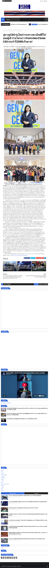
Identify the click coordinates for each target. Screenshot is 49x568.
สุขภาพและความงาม (5, 484)
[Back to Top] (47, 566)
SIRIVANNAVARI (23, 24)
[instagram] (46, 1)
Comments (36, 493)
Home (4, 29)
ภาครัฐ (13, 29)
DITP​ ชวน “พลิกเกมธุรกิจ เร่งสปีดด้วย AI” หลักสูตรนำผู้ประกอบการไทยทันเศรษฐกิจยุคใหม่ (10, 268)
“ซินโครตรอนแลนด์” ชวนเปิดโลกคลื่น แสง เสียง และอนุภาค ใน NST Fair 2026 (38, 268)
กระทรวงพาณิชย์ (8, 29)
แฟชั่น (2, 485)
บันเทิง (2, 479)
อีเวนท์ (2, 473)
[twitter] (44, 1)
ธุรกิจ (2, 471)
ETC (2, 547)
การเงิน (2, 481)
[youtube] (41, 1)
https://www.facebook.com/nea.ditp (19, 255)
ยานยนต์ (2, 476)
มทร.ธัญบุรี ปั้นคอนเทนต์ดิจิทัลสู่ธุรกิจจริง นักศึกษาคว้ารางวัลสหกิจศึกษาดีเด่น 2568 (22, 418)
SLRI (33, 264)
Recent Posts (13, 493)
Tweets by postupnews (6, 403)
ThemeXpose (8, 566)
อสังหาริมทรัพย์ (4, 475)
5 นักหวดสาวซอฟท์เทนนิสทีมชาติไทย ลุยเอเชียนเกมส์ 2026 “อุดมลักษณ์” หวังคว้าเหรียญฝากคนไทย (27, 538)
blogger (36, 284)
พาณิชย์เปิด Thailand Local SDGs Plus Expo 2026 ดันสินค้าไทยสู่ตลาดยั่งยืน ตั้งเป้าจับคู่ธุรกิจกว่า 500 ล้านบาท (28, 514)
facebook (45, 284)
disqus (40, 284)
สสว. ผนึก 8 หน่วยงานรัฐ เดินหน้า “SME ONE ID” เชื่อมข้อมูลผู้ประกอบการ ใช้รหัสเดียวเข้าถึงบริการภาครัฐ (28, 520)
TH (24, 29)
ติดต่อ (2, 490)
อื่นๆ (2, 488)
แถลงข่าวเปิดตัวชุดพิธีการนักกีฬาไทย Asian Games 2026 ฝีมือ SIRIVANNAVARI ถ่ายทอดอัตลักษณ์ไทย (24, 267)
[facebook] (42, 1)
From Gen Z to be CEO (19, 29)
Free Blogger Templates (16, 566)
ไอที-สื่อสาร (3, 478)
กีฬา (2, 482)
